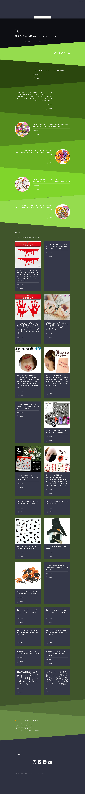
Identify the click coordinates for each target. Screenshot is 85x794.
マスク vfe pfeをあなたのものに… (23, 726)
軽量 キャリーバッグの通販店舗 (23, 728)
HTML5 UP (45, 773)
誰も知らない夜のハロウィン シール (23, 773)
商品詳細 (37, 78)
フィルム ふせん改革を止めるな (23, 723)
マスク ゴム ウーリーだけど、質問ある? (25, 725)
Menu (80, 1)
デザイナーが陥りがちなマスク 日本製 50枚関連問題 (27, 730)
